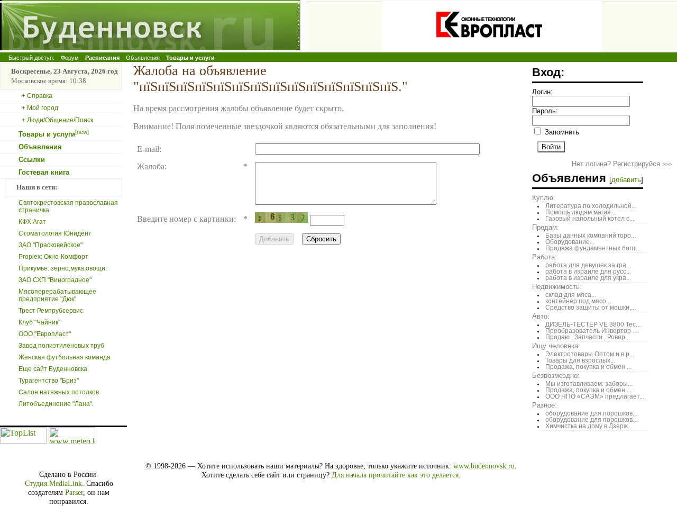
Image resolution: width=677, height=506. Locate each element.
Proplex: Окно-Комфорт (53, 256)
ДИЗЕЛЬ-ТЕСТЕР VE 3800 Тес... (593, 324)
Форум (70, 58)
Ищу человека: (556, 346)
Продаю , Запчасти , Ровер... (587, 337)
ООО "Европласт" (45, 334)
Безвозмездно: (556, 376)
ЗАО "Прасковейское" (51, 245)
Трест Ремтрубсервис (51, 310)
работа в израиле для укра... (588, 278)
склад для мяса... (570, 295)
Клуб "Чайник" (39, 322)
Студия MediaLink (53, 483)
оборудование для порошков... (591, 413)
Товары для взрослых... (580, 360)
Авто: (541, 316)
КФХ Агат (32, 221)
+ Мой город (40, 108)
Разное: (544, 405)
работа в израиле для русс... (588, 271)
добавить (626, 180)
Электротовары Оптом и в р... (589, 354)
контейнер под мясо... (578, 301)
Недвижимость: (557, 287)
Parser (74, 492)
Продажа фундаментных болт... (593, 248)
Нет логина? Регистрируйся (622, 164)
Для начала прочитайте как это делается (395, 475)
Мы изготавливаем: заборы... (589, 384)
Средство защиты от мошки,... (590, 307)
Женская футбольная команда (65, 357)
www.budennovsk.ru (484, 466)
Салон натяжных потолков (59, 392)
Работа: (544, 257)
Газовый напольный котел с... (589, 218)
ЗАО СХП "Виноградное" (55, 280)
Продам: (545, 227)
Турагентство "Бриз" (49, 380)
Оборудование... (569, 242)
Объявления (143, 58)
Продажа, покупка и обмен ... (588, 367)
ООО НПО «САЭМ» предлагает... (594, 396)
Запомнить (561, 132)
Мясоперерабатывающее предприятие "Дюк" (57, 295)
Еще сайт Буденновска (53, 369)
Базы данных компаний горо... (590, 235)
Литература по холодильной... (590, 206)
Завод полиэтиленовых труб (61, 345)
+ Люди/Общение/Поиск (57, 120)
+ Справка (37, 96)
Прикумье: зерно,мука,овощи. (63, 268)
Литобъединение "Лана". (56, 404)
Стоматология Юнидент (55, 233)
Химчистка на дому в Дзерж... (589, 426)
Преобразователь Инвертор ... (591, 331)
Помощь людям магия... (580, 212)
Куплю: (543, 198)
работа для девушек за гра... (588, 265)
